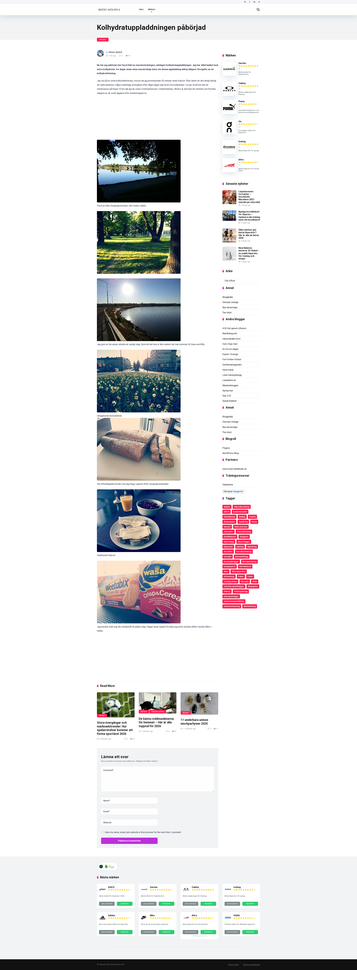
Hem (141, 9)
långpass (244, 536)
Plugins (226, 448)
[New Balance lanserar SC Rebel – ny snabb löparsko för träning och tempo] (229, 259)
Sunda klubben (229, 401)
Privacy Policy (233, 965)
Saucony (245, 581)
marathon (228, 551)
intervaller (228, 531)
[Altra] (229, 171)
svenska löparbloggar (234, 586)
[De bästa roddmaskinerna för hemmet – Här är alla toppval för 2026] (157, 702)
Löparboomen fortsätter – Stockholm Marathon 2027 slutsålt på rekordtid (249, 197)
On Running (229, 576)
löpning (240, 546)
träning (227, 591)
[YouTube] (254, 2)
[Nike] (144, 920)
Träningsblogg (241, 591)
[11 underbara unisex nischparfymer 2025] (199, 703)
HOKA (237, 915)
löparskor (228, 546)
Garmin (242, 63)
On (239, 121)
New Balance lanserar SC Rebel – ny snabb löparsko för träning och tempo (248, 253)
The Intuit (226, 312)
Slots (254, 581)
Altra (241, 159)
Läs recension (106, 904)
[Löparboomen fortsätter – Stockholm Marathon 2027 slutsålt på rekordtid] (229, 203)
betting (242, 517)
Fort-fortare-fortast (231, 359)
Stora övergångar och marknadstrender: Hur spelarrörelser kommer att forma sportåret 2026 (115, 728)
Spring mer (227, 390)
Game (254, 522)
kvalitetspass (230, 536)
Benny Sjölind (115, 52)
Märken (151, 9)
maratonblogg (241, 556)
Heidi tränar (228, 370)
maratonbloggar (231, 561)
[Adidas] (102, 920)
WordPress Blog (230, 453)
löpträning (252, 546)
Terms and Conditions (251, 965)
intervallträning (244, 531)
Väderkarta (227, 484)
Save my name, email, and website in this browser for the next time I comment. (143, 832)
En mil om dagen (230, 349)
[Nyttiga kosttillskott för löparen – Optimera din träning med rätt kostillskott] (229, 220)
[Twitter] (250, 2)
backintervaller (240, 511)
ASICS (226, 511)
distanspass (229, 522)
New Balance (245, 566)
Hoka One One (240, 527)
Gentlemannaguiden (232, 364)
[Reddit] (259, 2)
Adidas (227, 507)
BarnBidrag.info (229, 333)
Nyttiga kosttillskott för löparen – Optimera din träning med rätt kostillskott (249, 215)
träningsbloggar (231, 596)
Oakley (242, 83)
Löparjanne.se (229, 380)
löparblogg (229, 541)
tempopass (253, 586)
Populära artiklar (158, 712)
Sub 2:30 (226, 395)
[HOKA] (228, 920)
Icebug (242, 141)
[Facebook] (245, 2)
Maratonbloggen (230, 385)
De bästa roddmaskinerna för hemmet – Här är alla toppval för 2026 (156, 722)
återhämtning (250, 606)
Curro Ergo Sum (229, 344)
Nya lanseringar (229, 307)
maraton (227, 556)
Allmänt (103, 40)
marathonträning (243, 551)
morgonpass (229, 566)
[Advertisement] (157, 119)
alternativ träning (241, 507)
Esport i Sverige (230, 354)
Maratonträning (249, 561)
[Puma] (229, 113)
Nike (226, 571)
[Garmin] (229, 75)
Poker (241, 576)
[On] (229, 133)
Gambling (243, 522)
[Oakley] (229, 95)
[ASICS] (102, 892)
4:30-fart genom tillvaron (234, 328)
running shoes (230, 581)
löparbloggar (244, 541)
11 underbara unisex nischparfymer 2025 (194, 721)
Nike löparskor (238, 571)
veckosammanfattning (234, 601)
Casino (252, 517)
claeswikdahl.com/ (231, 338)
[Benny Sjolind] (109, 8)
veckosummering (232, 606)
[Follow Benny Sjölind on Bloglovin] (233, 492)
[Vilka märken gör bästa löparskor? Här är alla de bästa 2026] (229, 241)
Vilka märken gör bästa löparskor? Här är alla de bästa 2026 (248, 233)
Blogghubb (227, 297)
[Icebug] (229, 153)
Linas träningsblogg (232, 375)
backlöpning (229, 517)
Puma (241, 101)
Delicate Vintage (230, 302)
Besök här (125, 904)
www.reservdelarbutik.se (234, 469)
